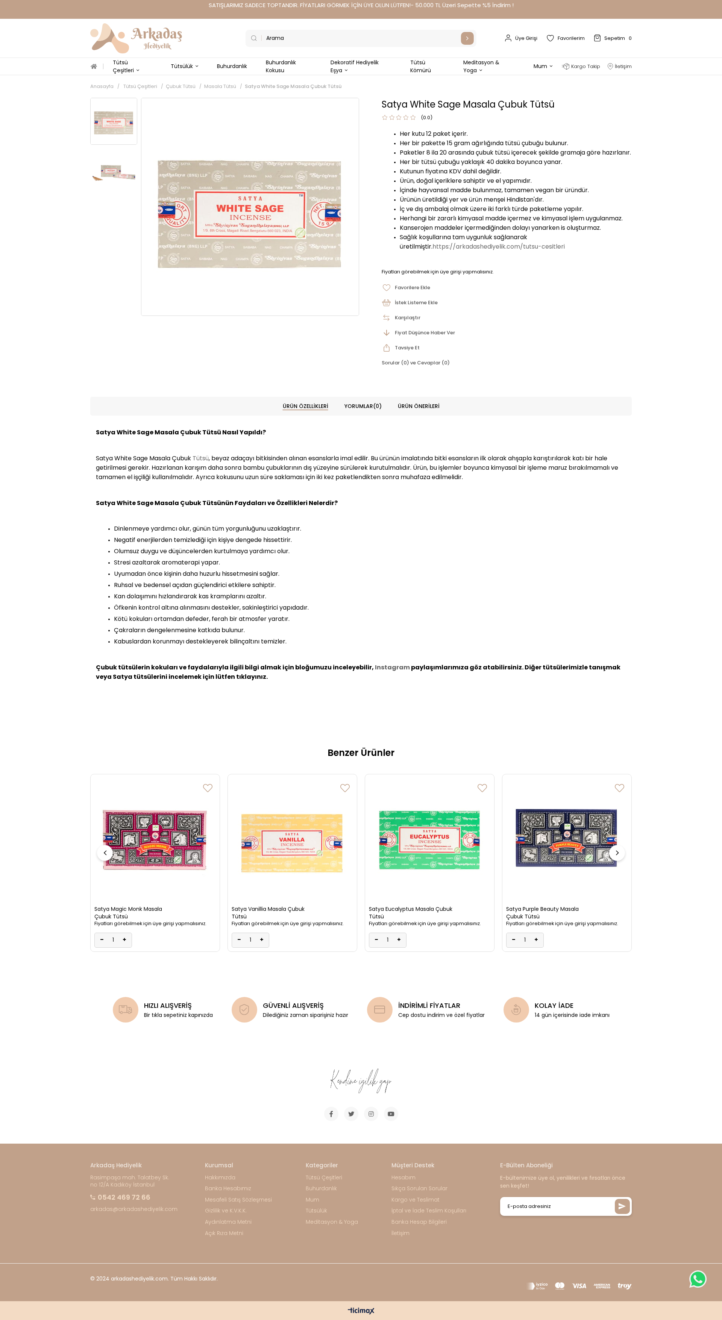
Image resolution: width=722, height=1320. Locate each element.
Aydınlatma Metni (228, 1222)
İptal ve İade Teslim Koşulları (428, 1210)
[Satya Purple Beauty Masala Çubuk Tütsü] (567, 839)
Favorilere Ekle (207, 788)
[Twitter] (351, 1114)
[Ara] (467, 38)
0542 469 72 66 (124, 1197)
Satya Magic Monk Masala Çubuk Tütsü (128, 912)
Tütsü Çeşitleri (324, 1177)
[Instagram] (371, 1114)
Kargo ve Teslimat (415, 1199)
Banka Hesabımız (228, 1188)
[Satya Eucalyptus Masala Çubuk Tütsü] (429, 839)
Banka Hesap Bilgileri (419, 1222)
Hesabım (403, 1177)
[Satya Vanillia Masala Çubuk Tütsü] (292, 839)
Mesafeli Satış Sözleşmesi (238, 1199)
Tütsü (201, 458)
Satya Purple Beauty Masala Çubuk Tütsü (542, 912)
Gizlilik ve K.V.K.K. (226, 1210)
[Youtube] (391, 1114)
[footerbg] (361, 1081)
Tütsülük (316, 1210)
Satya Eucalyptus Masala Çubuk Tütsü (410, 912)
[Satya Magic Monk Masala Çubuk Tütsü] (155, 839)
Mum (312, 1199)
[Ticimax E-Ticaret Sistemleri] (361, 1311)
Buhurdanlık (321, 1188)
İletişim (400, 1233)
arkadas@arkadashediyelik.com (133, 1209)
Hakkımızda (220, 1177)
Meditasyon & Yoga (332, 1222)
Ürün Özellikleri (305, 406)
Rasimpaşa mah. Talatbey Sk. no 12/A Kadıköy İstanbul (129, 1181)
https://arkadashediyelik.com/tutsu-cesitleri (498, 246)
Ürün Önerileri (419, 406)
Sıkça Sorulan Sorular (419, 1188)
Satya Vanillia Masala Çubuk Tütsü (268, 912)
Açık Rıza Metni (224, 1233)
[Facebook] (331, 1114)
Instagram (392, 667)
